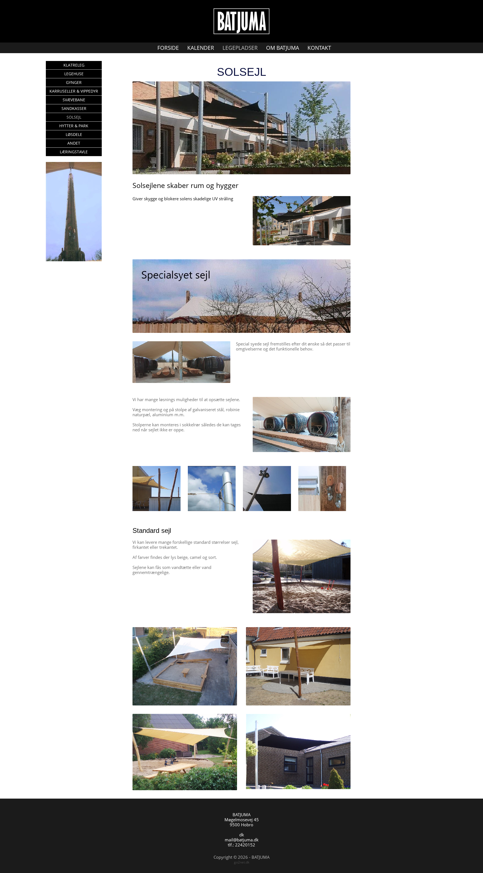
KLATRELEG (73, 65)
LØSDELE (74, 134)
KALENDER (200, 47)
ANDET (73, 143)
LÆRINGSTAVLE (74, 151)
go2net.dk (241, 862)
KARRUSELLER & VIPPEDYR (73, 91)
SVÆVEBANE (74, 99)
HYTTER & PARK (73, 125)
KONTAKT (319, 47)
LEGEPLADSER (240, 47)
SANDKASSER (73, 108)
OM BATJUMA (282, 47)
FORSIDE (168, 47)
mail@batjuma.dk (242, 840)
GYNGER (74, 82)
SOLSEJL (74, 117)
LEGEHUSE (74, 73)
